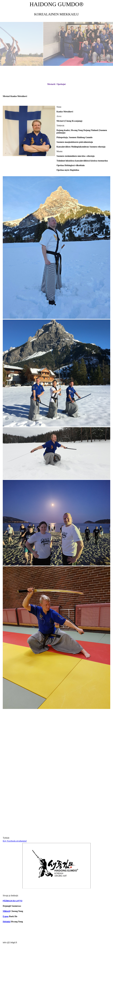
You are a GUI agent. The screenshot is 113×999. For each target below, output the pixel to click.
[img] (56, 44)
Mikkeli (6, 911)
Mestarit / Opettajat (56, 84)
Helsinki (6, 921)
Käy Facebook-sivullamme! (15, 841)
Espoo (6, 916)
